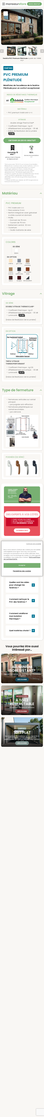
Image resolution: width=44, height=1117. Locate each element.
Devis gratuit (34, 4)
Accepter (22, 565)
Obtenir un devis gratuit (22, 140)
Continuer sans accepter (33, 544)
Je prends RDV (22, 530)
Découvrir (22, 679)
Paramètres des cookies (22, 571)
